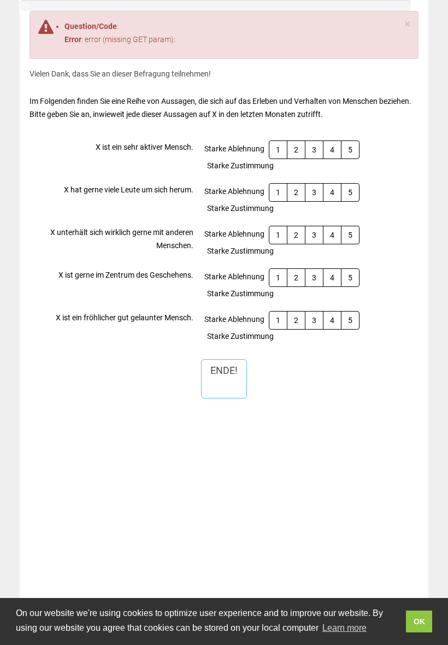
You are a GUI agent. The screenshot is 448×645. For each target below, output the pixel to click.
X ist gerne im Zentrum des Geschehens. (125, 275)
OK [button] (419, 621)
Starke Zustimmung (240, 165)
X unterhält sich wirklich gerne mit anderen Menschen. (121, 239)
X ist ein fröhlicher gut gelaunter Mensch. (124, 317)
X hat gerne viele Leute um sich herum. (128, 189)
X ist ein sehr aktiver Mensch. (144, 147)
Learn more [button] (344, 627)
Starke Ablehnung (234, 148)
